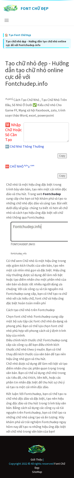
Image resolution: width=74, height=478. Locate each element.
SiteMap (37, 472)
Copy (62, 155)
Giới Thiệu (36, 459)
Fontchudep (52, 194)
